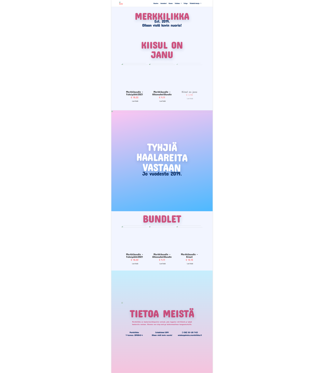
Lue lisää (135, 101)
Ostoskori (163, 3)
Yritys (186, 3)
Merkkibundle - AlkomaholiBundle (162, 93)
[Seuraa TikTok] (162, 347)
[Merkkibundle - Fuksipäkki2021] (135, 64)
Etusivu (155, 3)
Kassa (171, 3)
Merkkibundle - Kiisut (189, 255)
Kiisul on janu (189, 91)
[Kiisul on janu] (189, 64)
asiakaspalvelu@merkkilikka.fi (190, 335)
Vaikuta (177, 3)
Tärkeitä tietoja (194, 3)
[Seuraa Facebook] (154, 347)
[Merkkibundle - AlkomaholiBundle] (162, 64)
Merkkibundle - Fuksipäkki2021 (134, 93)
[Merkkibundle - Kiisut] (189, 227)
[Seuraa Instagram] (169, 347)
